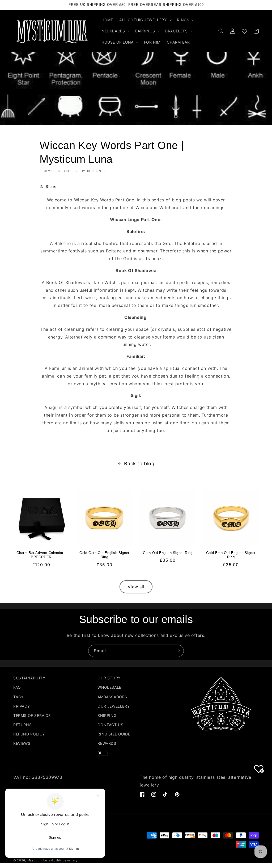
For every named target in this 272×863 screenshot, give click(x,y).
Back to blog (139, 463)
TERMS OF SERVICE (32, 715)
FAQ (17, 687)
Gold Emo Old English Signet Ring (231, 555)
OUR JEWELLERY (113, 706)
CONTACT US (110, 724)
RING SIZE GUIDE (113, 734)
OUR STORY (108, 678)
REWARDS (106, 743)
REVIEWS (21, 743)
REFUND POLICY (29, 734)
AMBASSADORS (112, 697)
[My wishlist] (244, 30)
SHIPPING (106, 715)
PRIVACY (21, 706)
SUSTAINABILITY (29, 678)
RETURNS (22, 724)
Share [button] (51, 186)
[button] (145, 20)
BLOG (102, 753)
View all (136, 586)
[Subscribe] (178, 651)
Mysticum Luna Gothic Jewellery (52, 860)
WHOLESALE (109, 687)
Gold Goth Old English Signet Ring (104, 555)
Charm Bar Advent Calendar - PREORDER (41, 555)
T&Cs (18, 697)
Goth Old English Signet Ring (168, 553)
